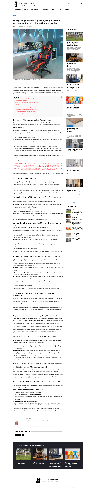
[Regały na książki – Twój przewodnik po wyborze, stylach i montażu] (74, 163)
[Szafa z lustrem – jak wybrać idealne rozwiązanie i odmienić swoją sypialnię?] (74, 183)
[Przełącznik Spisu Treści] (61, 97)
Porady (69, 61)
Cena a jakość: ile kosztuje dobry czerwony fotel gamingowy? (26, 111)
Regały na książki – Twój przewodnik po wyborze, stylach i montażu (73, 170)
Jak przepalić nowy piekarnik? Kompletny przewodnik (72, 65)
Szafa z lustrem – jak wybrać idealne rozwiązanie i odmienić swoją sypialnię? (74, 190)
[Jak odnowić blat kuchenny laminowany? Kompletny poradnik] (74, 122)
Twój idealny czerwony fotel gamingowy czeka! (23, 113)
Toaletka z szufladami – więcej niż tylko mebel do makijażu (74, 150)
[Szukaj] (81, 3)
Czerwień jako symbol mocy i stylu (21, 100)
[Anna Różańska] (14, 26)
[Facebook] (16, 435)
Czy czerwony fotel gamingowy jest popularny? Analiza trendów (26, 109)
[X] (18, 435)
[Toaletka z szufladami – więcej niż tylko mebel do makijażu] (74, 143)
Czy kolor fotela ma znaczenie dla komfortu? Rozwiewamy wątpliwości (27, 107)
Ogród (69, 40)
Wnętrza (15, 15)
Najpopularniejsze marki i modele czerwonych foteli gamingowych (26, 102)
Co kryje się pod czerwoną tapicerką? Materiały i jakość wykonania (26, 104)
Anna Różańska (20, 26)
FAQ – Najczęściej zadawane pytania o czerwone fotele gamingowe (27, 114)
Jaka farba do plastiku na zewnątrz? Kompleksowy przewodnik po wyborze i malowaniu (73, 108)
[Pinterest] (20, 435)
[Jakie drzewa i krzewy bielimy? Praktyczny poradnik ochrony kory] (74, 36)
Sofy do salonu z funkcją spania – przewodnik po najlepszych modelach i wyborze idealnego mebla (73, 86)
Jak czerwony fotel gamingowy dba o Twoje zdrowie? (24, 98)
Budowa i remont (70, 103)
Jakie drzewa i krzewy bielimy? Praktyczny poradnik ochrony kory (73, 44)
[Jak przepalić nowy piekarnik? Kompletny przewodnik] (74, 57)
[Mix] (23, 435)
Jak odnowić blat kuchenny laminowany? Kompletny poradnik (73, 130)
